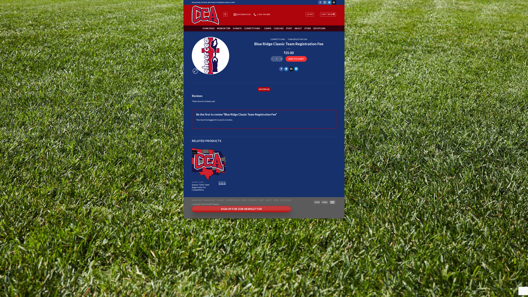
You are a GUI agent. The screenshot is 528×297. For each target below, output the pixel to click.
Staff (289, 28)
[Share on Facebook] (281, 69)
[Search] (225, 14)
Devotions (319, 28)
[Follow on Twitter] (329, 2)
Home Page (209, 28)
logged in (212, 119)
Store (307, 28)
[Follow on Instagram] (325, 2)
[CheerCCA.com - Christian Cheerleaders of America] (205, 15)
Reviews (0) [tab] (264, 89)
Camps (267, 28)
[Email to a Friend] (291, 69)
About (298, 28)
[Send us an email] (334, 2)
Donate (237, 28)
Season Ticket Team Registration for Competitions (200, 187)
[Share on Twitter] (286, 69)
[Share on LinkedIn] (296, 69)
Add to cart (296, 58)
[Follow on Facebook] (320, 2)
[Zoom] (195, 71)
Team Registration (297, 39)
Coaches (279, 28)
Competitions (252, 28)
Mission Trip (223, 28)
